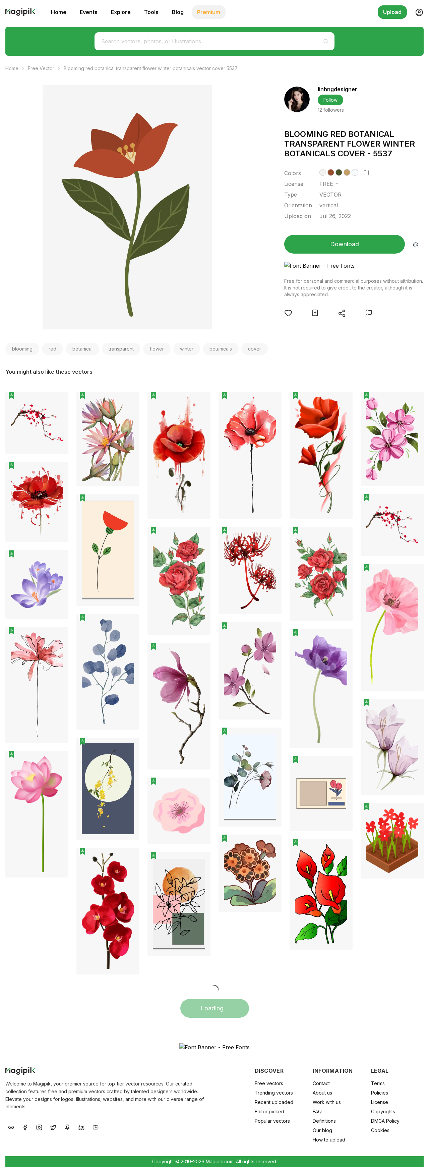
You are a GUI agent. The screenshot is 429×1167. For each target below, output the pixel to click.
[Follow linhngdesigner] (297, 99)
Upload (392, 12)
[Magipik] (20, 12)
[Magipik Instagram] (39, 1126)
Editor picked (269, 1111)
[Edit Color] (415, 244)
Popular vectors (272, 1121)
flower (157, 349)
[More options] (59, 456)
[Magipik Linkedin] (81, 1126)
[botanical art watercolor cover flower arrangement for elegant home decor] (108, 439)
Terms (378, 1083)
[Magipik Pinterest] (67, 1126)
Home (58, 12)
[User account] (417, 12)
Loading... (215, 1008)
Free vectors (269, 1083)
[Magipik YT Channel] (95, 1126)
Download (344, 244)
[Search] (325, 41)
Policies (379, 1093)
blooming (22, 349)
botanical (82, 349)
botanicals (220, 349)
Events (89, 12)
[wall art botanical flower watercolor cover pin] (129, 624)
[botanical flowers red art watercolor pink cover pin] (413, 402)
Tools (151, 12)
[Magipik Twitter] (53, 1126)
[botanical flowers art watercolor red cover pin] (271, 402)
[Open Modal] (288, 313)
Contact (321, 1083)
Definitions (324, 1121)
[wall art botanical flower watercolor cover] (108, 671)
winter (186, 349)
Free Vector (41, 68)
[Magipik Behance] (11, 1126)
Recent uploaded (274, 1102)
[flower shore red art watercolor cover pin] (271, 536)
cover (254, 349)
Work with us (327, 1102)
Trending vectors (274, 1093)
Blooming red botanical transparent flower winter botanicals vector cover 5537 (151, 68)
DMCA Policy (385, 1121)
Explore (121, 12)
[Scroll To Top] (415, 1154)
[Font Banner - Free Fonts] (354, 266)
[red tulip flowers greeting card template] (321, 793)
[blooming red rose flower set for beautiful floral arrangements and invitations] (179, 580)
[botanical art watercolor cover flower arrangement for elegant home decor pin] (129, 402)
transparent (121, 349)
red (52, 349)
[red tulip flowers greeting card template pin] (342, 766)
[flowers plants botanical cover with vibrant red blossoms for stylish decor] (392, 524)
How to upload (329, 1140)
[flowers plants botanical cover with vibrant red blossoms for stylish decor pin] (413, 503)
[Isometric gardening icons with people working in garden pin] (413, 813)
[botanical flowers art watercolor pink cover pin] (271, 632)
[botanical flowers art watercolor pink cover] (250, 671)
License (379, 1102)
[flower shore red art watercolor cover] (250, 570)
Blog (178, 12)
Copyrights (383, 1111)
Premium (208, 12)
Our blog (322, 1130)
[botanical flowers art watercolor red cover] (250, 455)
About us (322, 1093)
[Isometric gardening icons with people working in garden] (392, 840)
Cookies (380, 1130)
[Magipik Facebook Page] (25, 1126)
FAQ (317, 1111)
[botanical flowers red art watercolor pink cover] (392, 438)
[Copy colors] (366, 172)
